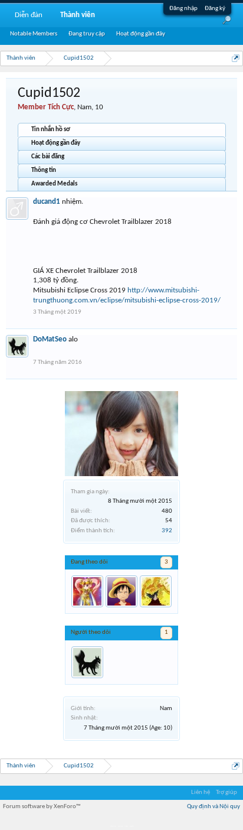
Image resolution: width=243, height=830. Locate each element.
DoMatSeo (50, 339)
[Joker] (87, 591)
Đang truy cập (86, 34)
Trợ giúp (226, 792)
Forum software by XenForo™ (42, 806)
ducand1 (46, 202)
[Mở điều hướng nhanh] (235, 58)
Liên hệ (200, 792)
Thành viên (77, 15)
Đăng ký (215, 8)
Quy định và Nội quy (213, 806)
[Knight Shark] (156, 591)
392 (167, 531)
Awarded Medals (54, 184)
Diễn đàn (28, 15)
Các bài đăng (47, 157)
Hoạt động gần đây (55, 143)
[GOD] (121, 591)
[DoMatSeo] (87, 662)
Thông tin (43, 170)
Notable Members (33, 34)
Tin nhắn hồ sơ (50, 129)
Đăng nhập (183, 8)
